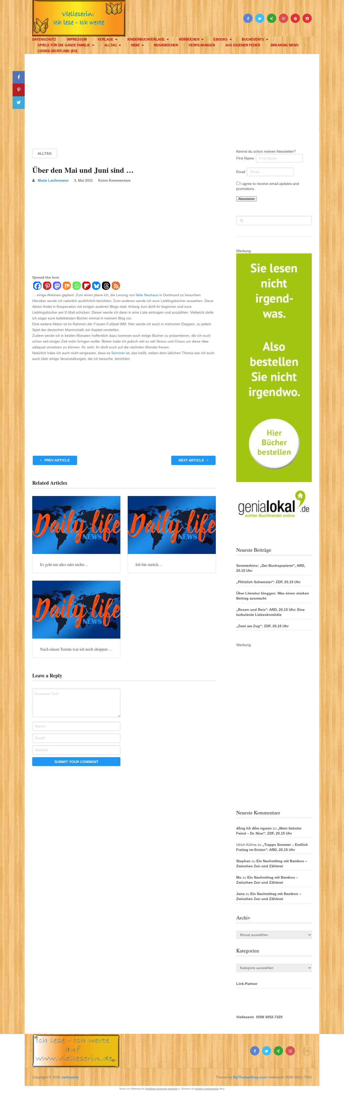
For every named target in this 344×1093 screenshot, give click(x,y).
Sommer (118, 353)
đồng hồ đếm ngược (254, 828)
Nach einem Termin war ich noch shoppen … (76, 649)
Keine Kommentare (114, 180)
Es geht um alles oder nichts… (64, 564)
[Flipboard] (86, 286)
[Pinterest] (47, 286)
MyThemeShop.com (250, 1077)
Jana (240, 894)
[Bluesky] (96, 286)
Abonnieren (246, 199)
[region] (172, 96)
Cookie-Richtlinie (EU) (57, 51)
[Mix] (66, 286)
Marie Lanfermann (53, 180)
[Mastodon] (56, 286)
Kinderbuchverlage (146, 39)
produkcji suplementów (207, 1088)
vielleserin (70, 1077)
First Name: (246, 158)
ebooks (221, 39)
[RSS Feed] (115, 286)
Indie (135, 45)
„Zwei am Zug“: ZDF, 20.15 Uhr (262, 626)
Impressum (77, 39)
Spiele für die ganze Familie (64, 45)
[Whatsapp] (76, 286)
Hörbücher (189, 39)
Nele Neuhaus (147, 295)
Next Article (192, 460)
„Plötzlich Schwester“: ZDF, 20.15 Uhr (268, 582)
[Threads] (105, 286)
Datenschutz (44, 39)
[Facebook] (37, 286)
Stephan (243, 861)
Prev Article (56, 460)
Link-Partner (246, 984)
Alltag (110, 45)
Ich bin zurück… (148, 564)
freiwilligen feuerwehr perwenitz (161, 1088)
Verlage (105, 39)
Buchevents (253, 39)
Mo (239, 877)
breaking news (285, 45)
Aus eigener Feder (242, 45)
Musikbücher (166, 45)
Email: (241, 172)
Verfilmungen (202, 45)
